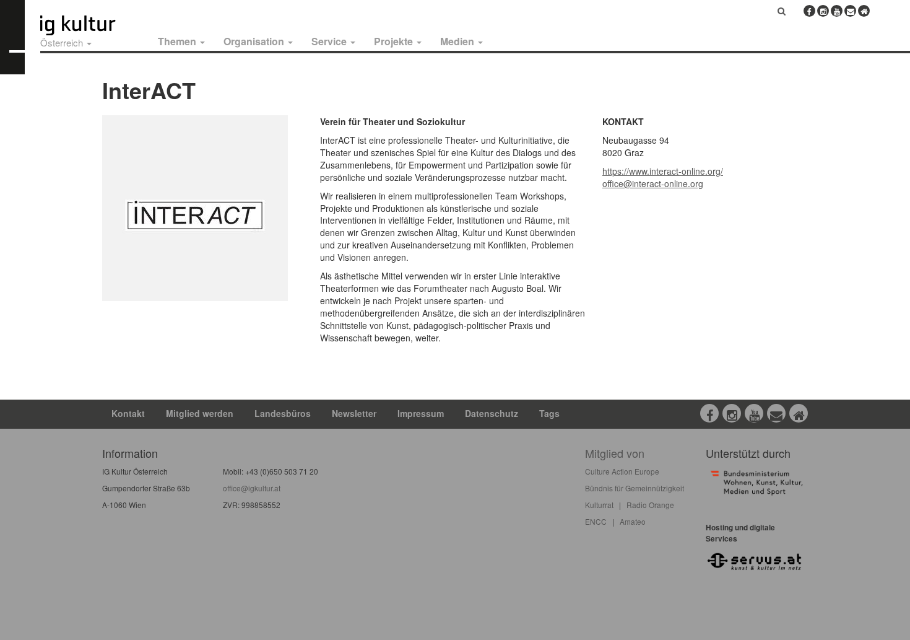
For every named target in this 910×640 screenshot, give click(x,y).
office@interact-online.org (652, 183)
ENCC (596, 521)
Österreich (62, 42)
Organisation (255, 41)
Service (330, 41)
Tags (549, 413)
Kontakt (128, 413)
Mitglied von (614, 453)
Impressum (420, 413)
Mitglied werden (199, 413)
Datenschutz (491, 413)
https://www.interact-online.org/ (662, 171)
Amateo (633, 521)
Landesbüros (282, 413)
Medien (458, 41)
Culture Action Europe (622, 471)
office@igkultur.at (251, 488)
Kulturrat (599, 504)
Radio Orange (650, 504)
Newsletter (354, 413)
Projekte (394, 41)
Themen (178, 41)
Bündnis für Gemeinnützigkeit (634, 488)
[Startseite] (91, 25)
